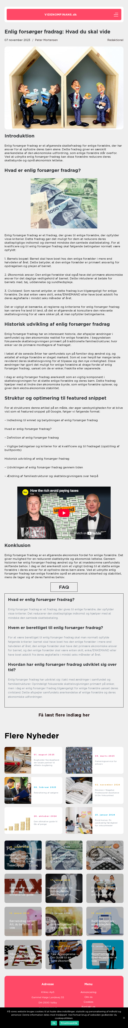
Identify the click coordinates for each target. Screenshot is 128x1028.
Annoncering (88, 992)
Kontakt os (88, 1006)
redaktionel (115, 40)
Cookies (88, 1001)
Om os (88, 997)
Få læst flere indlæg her (64, 714)
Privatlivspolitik (69, 1023)
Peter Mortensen (46, 40)
